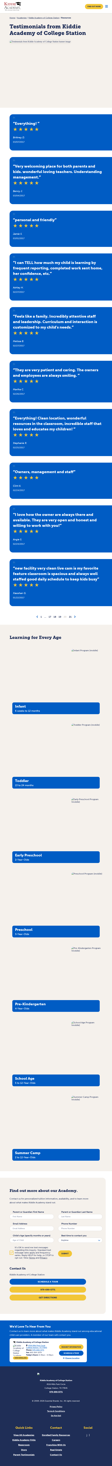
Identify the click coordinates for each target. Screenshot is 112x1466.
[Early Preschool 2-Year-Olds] (86, 802)
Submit (65, 1253)
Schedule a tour (48, 1281)
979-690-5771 (47, 1289)
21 (70, 616)
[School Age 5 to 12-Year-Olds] (86, 1025)
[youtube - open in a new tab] (89, 1435)
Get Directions (48, 1297)
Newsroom (24, 1445)
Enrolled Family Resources (56, 1435)
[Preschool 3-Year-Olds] (86, 873)
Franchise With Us (56, 1445)
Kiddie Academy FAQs (24, 1440)
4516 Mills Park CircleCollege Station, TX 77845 (36, 1346)
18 (55, 616)
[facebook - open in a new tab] (86, 1435)
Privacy (43, 1258)
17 (50, 616)
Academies (22, 18)
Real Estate (56, 1450)
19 (60, 616)
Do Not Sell (56, 1416)
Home (12, 18)
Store (24, 1450)
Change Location (72, 1358)
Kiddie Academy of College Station (44, 18)
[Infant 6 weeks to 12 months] (84, 650)
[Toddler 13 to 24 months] (85, 725)
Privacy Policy (56, 1407)
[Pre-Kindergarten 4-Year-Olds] (86, 950)
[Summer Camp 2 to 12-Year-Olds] (86, 1099)
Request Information (71, 1347)
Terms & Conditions (56, 1411)
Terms (32, 1258)
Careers (56, 1440)
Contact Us (56, 1454)
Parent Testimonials (24, 1454)
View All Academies (24, 1435)
